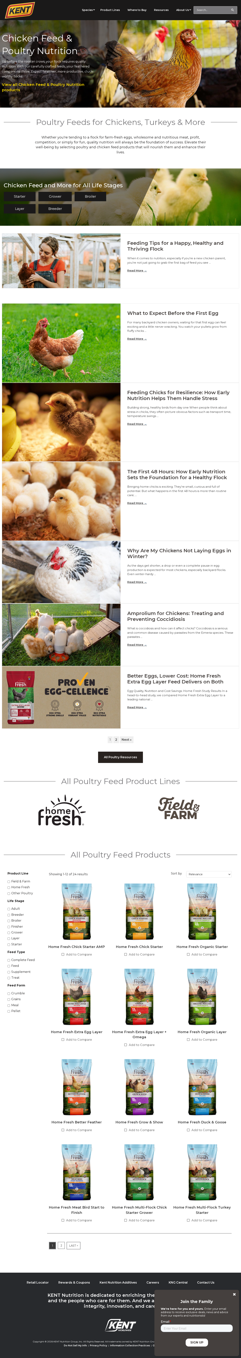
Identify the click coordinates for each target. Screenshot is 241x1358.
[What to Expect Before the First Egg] (61, 343)
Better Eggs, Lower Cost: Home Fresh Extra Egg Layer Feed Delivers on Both (175, 679)
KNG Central (178, 1282)
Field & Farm (20, 881)
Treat (15, 977)
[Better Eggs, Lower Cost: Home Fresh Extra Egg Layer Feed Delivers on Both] (61, 697)
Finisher (17, 926)
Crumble (18, 993)
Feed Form (16, 985)
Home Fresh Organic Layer (202, 1032)
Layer (15, 938)
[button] (20, 196)
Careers (152, 1282)
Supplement (21, 972)
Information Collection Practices (130, 1345)
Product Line (18, 873)
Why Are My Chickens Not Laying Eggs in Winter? (179, 553)
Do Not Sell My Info (75, 1345)
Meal (15, 1005)
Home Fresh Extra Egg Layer (76, 1032)
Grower (17, 932)
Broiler (16, 920)
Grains (16, 999)
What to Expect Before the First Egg (172, 313)
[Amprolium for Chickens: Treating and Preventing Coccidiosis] (61, 635)
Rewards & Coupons (74, 1282)
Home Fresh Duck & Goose (202, 1122)
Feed (15, 966)
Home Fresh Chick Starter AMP (76, 947)
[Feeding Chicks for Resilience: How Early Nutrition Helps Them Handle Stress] (61, 422)
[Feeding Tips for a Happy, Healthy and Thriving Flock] (61, 260)
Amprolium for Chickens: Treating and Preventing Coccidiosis (175, 616)
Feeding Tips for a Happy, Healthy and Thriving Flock (175, 246)
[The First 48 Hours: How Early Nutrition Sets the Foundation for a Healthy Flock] (61, 501)
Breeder (17, 915)
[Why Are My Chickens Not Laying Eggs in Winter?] (61, 572)
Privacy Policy (98, 1345)
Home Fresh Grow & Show (139, 1122)
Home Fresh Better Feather (76, 1122)
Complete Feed (23, 960)
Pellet (16, 1011)
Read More (137, 270)
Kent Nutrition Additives (118, 1282)
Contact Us (205, 1282)
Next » (127, 739)
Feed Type (16, 952)
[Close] (234, 1294)
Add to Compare (79, 954)
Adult (15, 908)
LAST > (73, 1245)
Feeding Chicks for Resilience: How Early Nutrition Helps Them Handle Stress (178, 395)
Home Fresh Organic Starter (202, 947)
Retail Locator (38, 1282)
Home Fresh (20, 887)
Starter (16, 944)
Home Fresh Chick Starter (139, 947)
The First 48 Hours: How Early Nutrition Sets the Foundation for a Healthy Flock (177, 474)
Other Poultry (22, 893)
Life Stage (16, 901)
